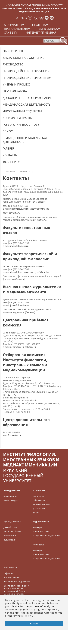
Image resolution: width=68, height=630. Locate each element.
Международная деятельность (27, 104)
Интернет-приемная (41, 32)
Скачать (41, 219)
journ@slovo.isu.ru (19, 305)
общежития (39, 500)
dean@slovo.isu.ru (19, 208)
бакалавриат (10, 496)
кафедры (37, 527)
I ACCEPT (34, 624)
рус (16, 18)
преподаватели (41, 531)
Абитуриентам (11, 490)
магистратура (10, 500)
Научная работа (15, 91)
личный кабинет (41, 504)
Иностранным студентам (22, 111)
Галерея (8, 148)
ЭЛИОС (8, 131)
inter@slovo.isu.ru (12, 435)
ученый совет (10, 527)
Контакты (10, 155)
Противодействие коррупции (26, 71)
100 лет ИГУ (11, 162)
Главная (10, 171)
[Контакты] (36, 18)
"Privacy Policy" (22, 615)
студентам (40, 25)
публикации (9, 539)
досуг (36, 512)
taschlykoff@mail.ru (39, 208)
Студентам (39, 490)
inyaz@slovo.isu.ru (19, 246)
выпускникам (49, 29)
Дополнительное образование (27, 98)
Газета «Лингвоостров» (21, 124)
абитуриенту (14, 25)
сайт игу (10, 32)
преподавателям (17, 29)
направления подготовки (46, 535)
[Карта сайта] (30, 18)
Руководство (13, 64)
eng (23, 18)
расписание (39, 508)
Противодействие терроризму (27, 78)
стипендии (38, 496)
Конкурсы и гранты (18, 118)
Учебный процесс (16, 84)
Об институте (13, 51)
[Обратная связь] (41, 18)
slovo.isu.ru (14, 212)
